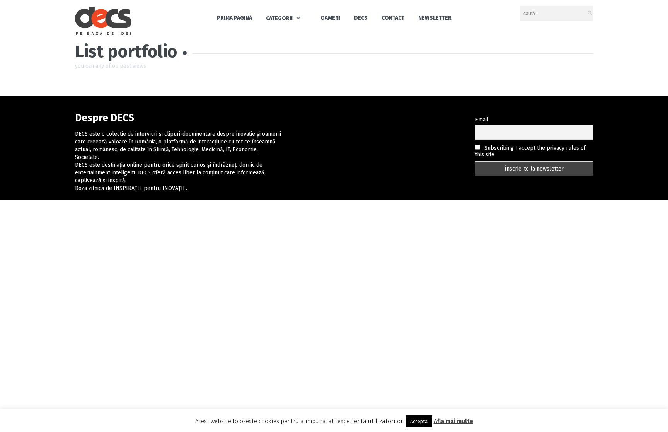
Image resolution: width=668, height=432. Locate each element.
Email (482, 119)
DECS (361, 18)
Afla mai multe (453, 421)
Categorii (279, 18)
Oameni (330, 18)
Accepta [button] (419, 421)
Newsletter (435, 18)
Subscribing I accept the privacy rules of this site (530, 151)
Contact (393, 18)
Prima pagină (234, 18)
